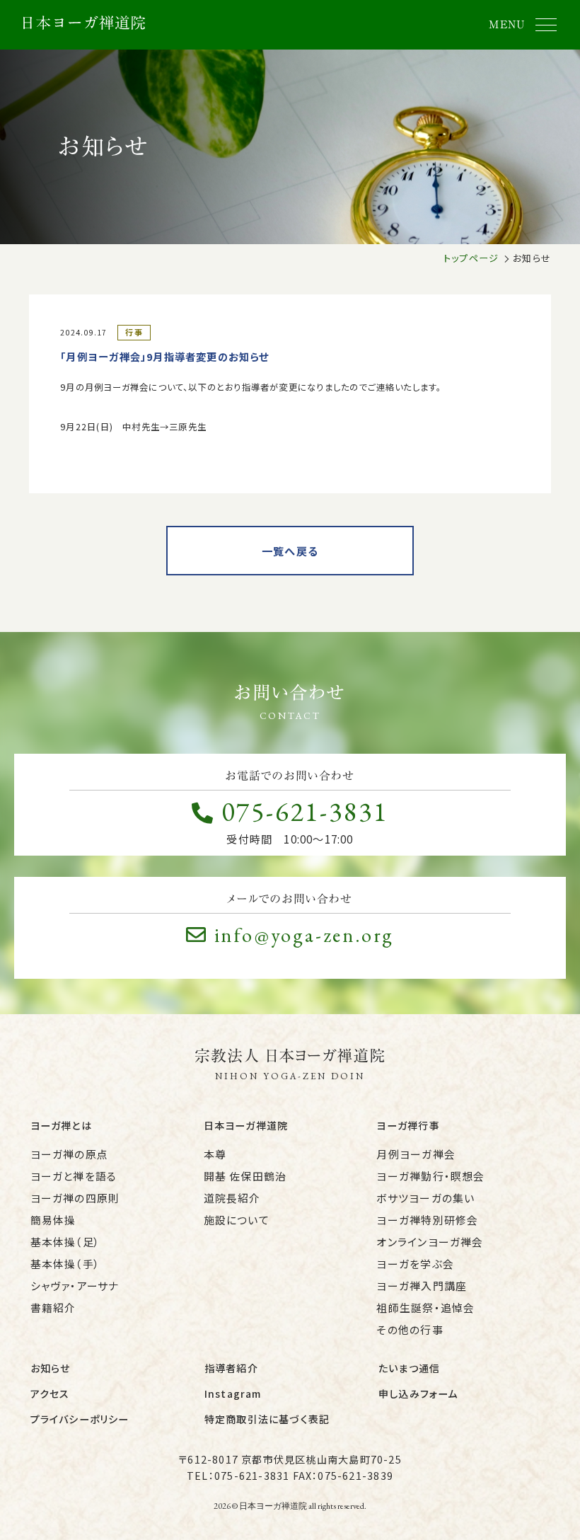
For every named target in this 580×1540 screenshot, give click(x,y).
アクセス (50, 1393)
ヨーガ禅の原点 (69, 1154)
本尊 (215, 1154)
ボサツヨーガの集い (425, 1197)
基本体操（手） (65, 1263)
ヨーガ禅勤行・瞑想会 (430, 1175)
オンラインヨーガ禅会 (429, 1241)
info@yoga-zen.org (304, 935)
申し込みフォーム (418, 1393)
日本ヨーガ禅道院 (246, 1125)
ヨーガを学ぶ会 (414, 1263)
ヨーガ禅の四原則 (75, 1197)
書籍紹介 (53, 1307)
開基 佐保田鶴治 (245, 1175)
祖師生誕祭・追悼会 (425, 1307)
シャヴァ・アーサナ (75, 1285)
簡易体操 (53, 1219)
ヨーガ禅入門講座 (421, 1285)
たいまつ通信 (409, 1368)
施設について (236, 1219)
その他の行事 (409, 1329)
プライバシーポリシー (79, 1419)
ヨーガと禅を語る (73, 1175)
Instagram (233, 1393)
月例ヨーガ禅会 (415, 1154)
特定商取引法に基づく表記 (267, 1419)
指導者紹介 (231, 1368)
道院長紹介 (232, 1197)
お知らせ (50, 1368)
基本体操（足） (65, 1241)
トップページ (471, 258)
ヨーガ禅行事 (407, 1125)
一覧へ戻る (290, 550)
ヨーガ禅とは (61, 1125)
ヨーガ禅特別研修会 (427, 1219)
